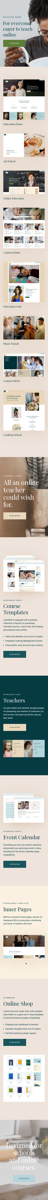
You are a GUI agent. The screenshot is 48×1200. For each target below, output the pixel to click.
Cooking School (12, 435)
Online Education (13, 198)
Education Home (13, 124)
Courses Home (11, 252)
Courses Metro (11, 381)
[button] (13, 963)
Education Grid (12, 306)
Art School (9, 161)
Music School (11, 343)
